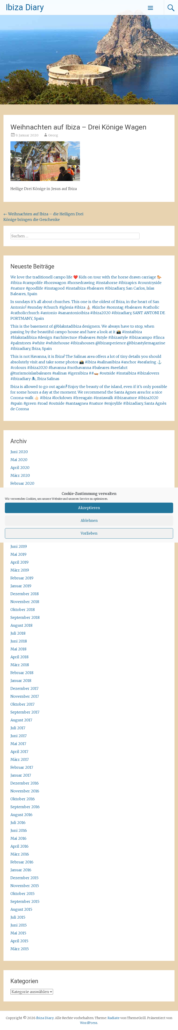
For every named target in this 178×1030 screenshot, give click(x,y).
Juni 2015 (18, 925)
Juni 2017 (18, 735)
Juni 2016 (18, 830)
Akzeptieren (89, 508)
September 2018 (25, 617)
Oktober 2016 (22, 799)
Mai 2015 (18, 933)
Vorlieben (89, 533)
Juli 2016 (17, 822)
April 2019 (19, 562)
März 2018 (19, 664)
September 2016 (25, 806)
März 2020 (20, 475)
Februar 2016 (21, 862)
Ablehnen (89, 520)
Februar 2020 (22, 483)
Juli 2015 (17, 917)
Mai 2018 (18, 649)
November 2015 (24, 885)
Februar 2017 (21, 767)
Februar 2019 (21, 578)
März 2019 (19, 570)
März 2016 (19, 854)
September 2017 (24, 712)
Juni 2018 (18, 641)
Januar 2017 (20, 775)
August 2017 (21, 720)
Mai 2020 (18, 459)
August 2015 (21, 909)
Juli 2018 (17, 633)
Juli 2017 (17, 728)
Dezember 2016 (24, 783)
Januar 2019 (20, 586)
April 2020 (19, 467)
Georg (53, 135)
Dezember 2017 (24, 688)
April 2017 (19, 751)
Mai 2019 (18, 554)
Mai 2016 (18, 838)
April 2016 (19, 846)
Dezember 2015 (24, 877)
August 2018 (21, 625)
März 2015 (19, 948)
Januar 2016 (20, 870)
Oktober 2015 (22, 893)
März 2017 (19, 759)
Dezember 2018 (24, 593)
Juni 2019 (18, 546)
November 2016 (24, 791)
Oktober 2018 (22, 609)
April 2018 (19, 657)
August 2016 (21, 814)
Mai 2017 (18, 743)
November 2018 (24, 601)
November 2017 (24, 696)
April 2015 (19, 941)
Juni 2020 (19, 451)
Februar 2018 (21, 672)
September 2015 (24, 901)
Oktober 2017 (22, 704)
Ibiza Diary (25, 7)
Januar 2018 (20, 680)
